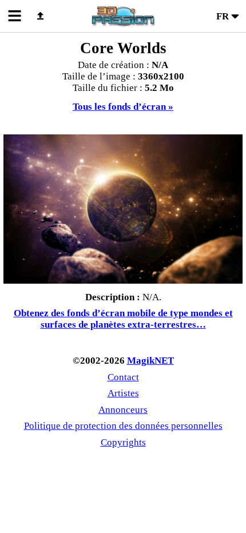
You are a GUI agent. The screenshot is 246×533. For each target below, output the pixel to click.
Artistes (123, 393)
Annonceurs (123, 409)
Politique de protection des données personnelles (123, 425)
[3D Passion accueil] (123, 16)
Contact (123, 377)
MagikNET (150, 360)
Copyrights (123, 442)
